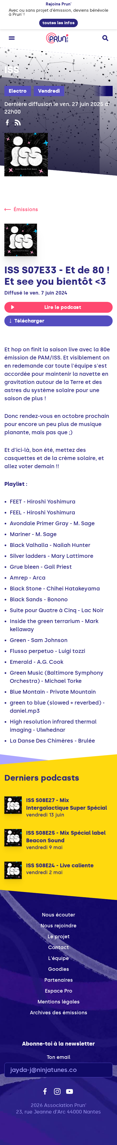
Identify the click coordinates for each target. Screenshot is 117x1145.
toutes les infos (58, 22)
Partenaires (58, 980)
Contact (58, 947)
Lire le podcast (62, 307)
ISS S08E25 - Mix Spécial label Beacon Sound (66, 837)
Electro (18, 91)
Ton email (58, 1057)
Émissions (26, 209)
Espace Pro (58, 991)
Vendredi (49, 91)
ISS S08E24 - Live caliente (60, 865)
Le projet (59, 937)
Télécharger (29, 321)
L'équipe (58, 958)
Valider (93, 1070)
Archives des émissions (58, 1013)
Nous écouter (58, 915)
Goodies (58, 969)
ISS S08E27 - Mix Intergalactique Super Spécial (66, 804)
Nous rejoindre (58, 926)
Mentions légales (59, 1002)
